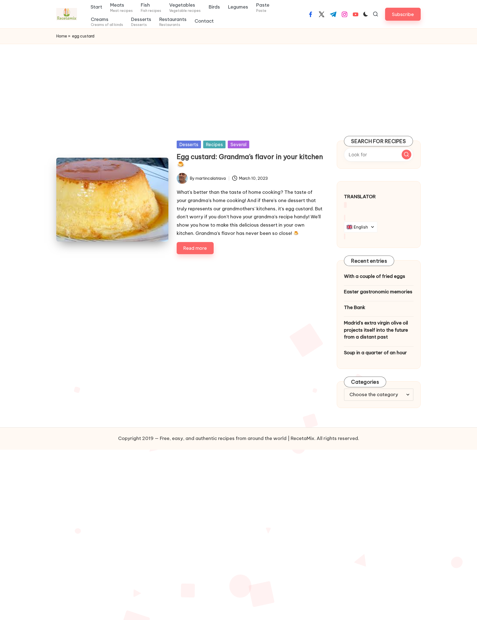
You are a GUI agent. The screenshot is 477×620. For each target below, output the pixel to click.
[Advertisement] (238, 85)
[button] (403, 14)
